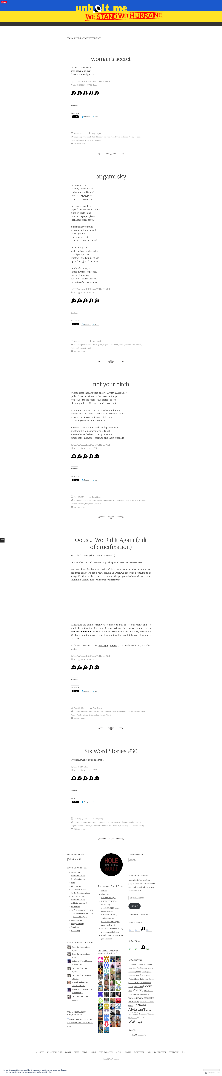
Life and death (145, 983)
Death (142, 975)
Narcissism (135, 711)
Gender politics (109, 500)
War (129, 1018)
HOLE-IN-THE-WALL (54, 1052)
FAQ (183, 1052)
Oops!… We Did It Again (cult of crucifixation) (111, 543)
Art (138, 968)
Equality (90, 500)
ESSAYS (84, 1052)
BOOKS (93, 1052)
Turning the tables (129, 826)
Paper (105, 345)
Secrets (137, 137)
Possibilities (130, 345)
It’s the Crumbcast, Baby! (80, 893)
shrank (100, 759)
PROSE (76, 1052)
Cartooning (132, 972)
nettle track (75, 872)
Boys (76, 137)
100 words (132, 965)
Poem (125, 137)
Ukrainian (151, 1014)
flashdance (75, 927)
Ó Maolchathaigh (79, 982)
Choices (138, 972)
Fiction (113, 822)
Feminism (98, 500)
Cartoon (150, 968)
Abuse (76, 711)
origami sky (111, 176)
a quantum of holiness (110, 932)
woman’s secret (111, 59)
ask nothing (75, 931)
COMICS (128, 1052)
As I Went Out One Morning (112, 929)
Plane (110, 345)
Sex (146, 994)
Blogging (143, 968)
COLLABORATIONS (106, 1052)
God (128, 711)
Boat (76, 345)
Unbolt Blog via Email (138, 875)
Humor (151, 979)
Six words (107, 826)
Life (137, 982)
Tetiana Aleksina (77, 140)
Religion (92, 715)
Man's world (101, 137)
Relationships (82, 715)
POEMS (68, 1052)
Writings (141, 826)
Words (108, 715)
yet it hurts (75, 907)
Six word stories (83, 826)
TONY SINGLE (103, 81)
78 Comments (79, 351)
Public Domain (148, 991)
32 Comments (79, 718)
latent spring (76, 886)
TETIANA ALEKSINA (84, 81)
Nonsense (138, 987)
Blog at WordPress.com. (111, 1059)
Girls (94, 137)
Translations (143, 1014)
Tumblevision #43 (78, 896)
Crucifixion (83, 711)
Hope (146, 979)
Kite (93, 345)
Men (108, 137)
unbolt (104, 891)
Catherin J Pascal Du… (81, 961)
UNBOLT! (134, 906)
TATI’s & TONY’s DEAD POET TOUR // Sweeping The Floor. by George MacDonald (82, 913)
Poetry (131, 137)
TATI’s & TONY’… (78, 986)
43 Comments (79, 144)
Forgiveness (121, 711)
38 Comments (79, 507)
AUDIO (118, 1052)
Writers (134, 1018)
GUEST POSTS (139, 1052)
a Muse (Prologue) (108, 898)
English (147, 975)
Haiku (142, 979)
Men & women (116, 137)
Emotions (92, 822)
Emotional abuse (96, 711)
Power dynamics (123, 822)
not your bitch (111, 384)
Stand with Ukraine (147, 1002)
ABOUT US (40, 1052)
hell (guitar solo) (77, 924)
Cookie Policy (47, 1072)
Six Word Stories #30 (111, 751)
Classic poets (146, 972)
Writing (141, 1017)
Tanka (130, 1006)
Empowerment (85, 137)
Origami (99, 345)
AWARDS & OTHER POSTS (156, 1052)
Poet (130, 991)
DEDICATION (173, 1052)
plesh (73, 883)
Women (98, 140)
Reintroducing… (77, 920)
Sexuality (142, 500)
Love (130, 986)
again (81, 282)
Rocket (138, 345)
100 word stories (142, 965)
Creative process (133, 975)
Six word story (97, 826)
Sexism (135, 500)
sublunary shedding (78, 889)
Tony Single (96, 134)
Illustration (131, 983)
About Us (105, 894)
